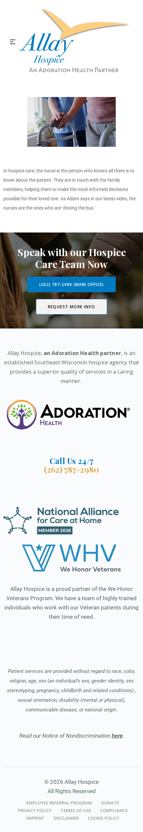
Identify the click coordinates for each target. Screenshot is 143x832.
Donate (110, 803)
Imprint (35, 818)
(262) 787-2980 (71, 469)
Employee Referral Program (59, 803)
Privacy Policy (35, 810)
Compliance (114, 810)
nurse (50, 170)
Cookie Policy (103, 818)
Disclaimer (66, 818)
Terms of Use (76, 810)
